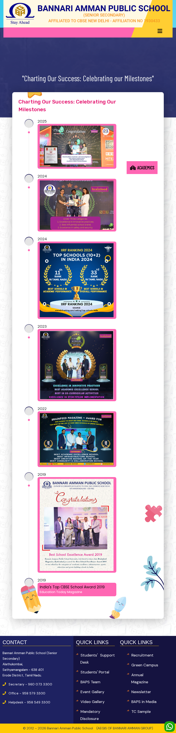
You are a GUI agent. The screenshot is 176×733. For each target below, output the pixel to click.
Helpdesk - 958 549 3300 (29, 702)
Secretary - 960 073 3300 (30, 684)
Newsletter (141, 691)
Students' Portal (94, 672)
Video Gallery (92, 701)
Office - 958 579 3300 (27, 693)
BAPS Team (90, 682)
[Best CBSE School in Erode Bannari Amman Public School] (88, 13)
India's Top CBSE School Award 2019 (72, 589)
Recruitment (142, 655)
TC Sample (141, 711)
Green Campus (144, 665)
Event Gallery (92, 691)
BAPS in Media (143, 701)
